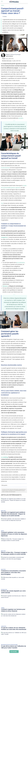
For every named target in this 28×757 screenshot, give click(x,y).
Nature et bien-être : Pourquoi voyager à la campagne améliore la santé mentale (14, 553)
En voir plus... (14, 651)
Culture (2, 5)
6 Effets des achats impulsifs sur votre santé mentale (13, 591)
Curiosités (3, 626)
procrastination (21, 262)
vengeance (4, 237)
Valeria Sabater (9, 56)
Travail (2, 607)
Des (2, 203)
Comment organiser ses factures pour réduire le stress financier (13, 610)
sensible (21, 118)
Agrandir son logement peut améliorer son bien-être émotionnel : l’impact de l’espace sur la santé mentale (13, 513)
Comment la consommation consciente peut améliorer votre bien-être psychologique (13, 572)
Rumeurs (5, 286)
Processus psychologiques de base (9, 644)
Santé (2, 530)
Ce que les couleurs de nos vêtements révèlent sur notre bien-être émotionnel (13, 628)
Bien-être (3, 510)
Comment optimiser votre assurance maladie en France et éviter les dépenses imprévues (14, 534)
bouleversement (5, 167)
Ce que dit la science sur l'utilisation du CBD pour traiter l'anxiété (13, 647)
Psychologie (4, 589)
